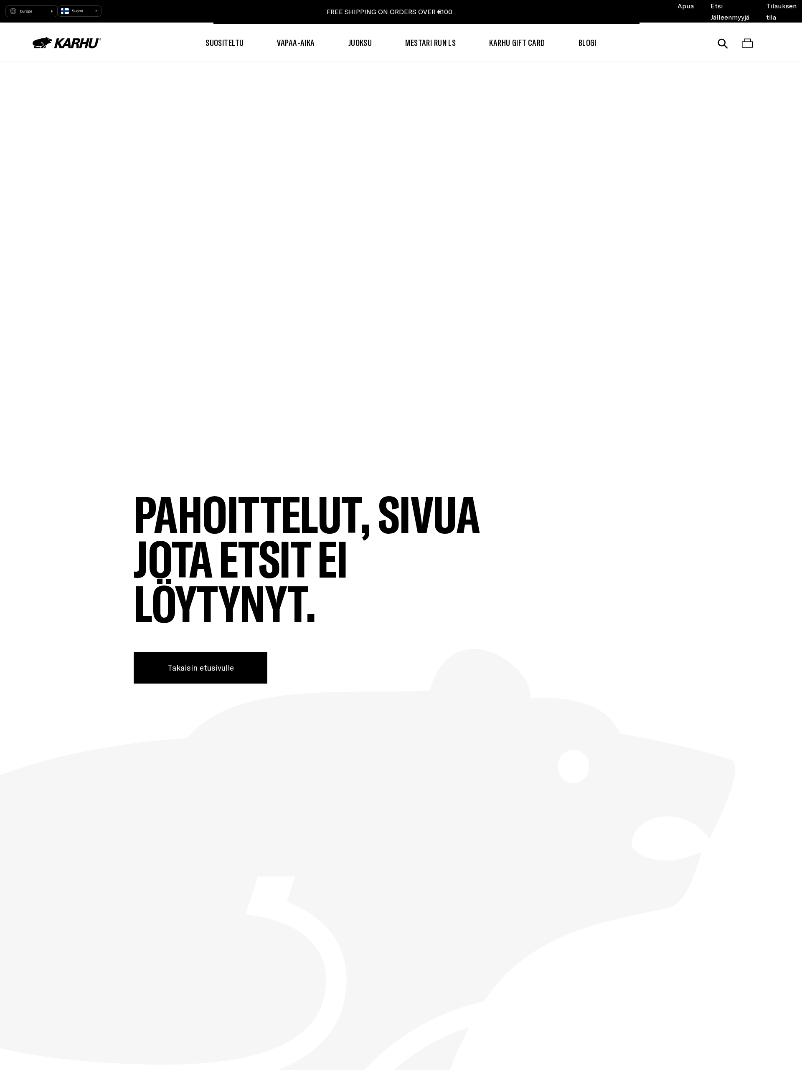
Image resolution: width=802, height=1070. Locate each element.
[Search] (722, 43)
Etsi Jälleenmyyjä (730, 11)
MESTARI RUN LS (430, 42)
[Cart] (747, 43)
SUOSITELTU (225, 42)
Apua (686, 6)
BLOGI (587, 42)
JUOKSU (360, 42)
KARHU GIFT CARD (517, 42)
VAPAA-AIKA (296, 42)
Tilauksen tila (781, 11)
